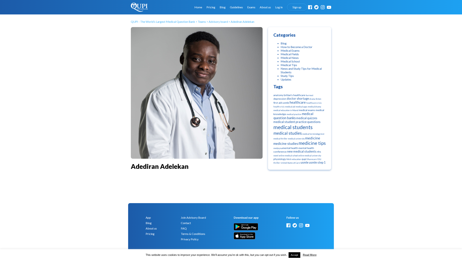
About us (265, 7)
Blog (223, 7)
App (148, 217)
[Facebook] (310, 7)
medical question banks (293, 116)
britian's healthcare (294, 95)
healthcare (298, 102)
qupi (304, 159)
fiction (318, 99)
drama (312, 99)
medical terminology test (313, 134)
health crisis (279, 106)
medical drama (314, 106)
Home (198, 7)
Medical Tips (289, 65)
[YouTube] (329, 7)
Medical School (290, 61)
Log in (279, 7)
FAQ (184, 228)
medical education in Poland (285, 110)
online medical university (309, 155)
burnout (309, 95)
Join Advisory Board (193, 217)
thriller (276, 163)
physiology (279, 159)
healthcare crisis (314, 103)
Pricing (210, 7)
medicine (312, 138)
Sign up (297, 7)
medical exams (307, 110)
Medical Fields (290, 54)
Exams (251, 7)
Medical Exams (290, 50)
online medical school (288, 155)
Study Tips (287, 75)
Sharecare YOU (314, 159)
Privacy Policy (190, 239)
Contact (186, 223)
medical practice (294, 114)
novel (275, 155)
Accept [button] (294, 255)
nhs (319, 151)
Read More (310, 254)
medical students (293, 127)
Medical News (290, 57)
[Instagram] (323, 7)
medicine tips (312, 143)
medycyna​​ (277, 148)
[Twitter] (316, 7)
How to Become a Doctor (296, 47)
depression (279, 98)
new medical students (301, 151)
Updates (286, 79)
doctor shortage (298, 98)
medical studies (287, 133)
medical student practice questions (297, 122)
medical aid (290, 106)
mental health (290, 148)
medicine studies (285, 144)
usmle (304, 162)
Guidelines (236, 7)
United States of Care (290, 163)
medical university (296, 138)
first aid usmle (281, 102)
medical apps (301, 106)
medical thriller (280, 138)
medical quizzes (306, 118)
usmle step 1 (317, 162)
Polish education (293, 159)
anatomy (278, 95)
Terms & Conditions (193, 233)
